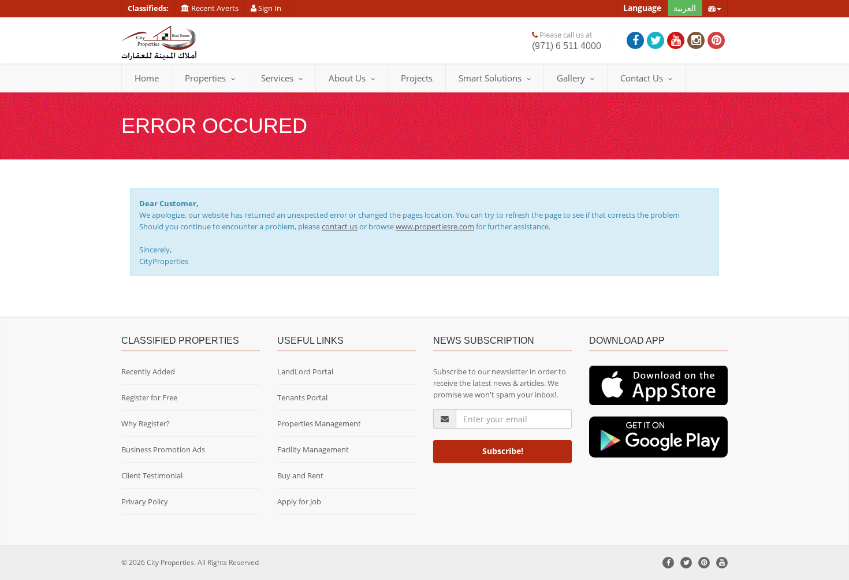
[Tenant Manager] (658, 385)
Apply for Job (299, 501)
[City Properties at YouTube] (675, 40)
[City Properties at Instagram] (696, 40)
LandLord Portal (305, 371)
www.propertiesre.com (435, 226)
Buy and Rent (300, 475)
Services (277, 78)
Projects (417, 78)
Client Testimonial (152, 475)
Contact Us (641, 78)
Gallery (571, 78)
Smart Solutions (490, 78)
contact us (340, 226)
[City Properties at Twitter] (655, 40)
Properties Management (319, 423)
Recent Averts (214, 8)
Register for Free (149, 397)
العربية (684, 7)
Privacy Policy (144, 501)
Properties (205, 78)
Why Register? (145, 423)
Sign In (269, 8)
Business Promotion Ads (163, 449)
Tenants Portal (302, 397)
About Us (347, 78)
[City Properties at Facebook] (635, 40)
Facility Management (313, 449)
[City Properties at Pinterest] (716, 40)
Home (147, 78)
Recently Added (148, 371)
